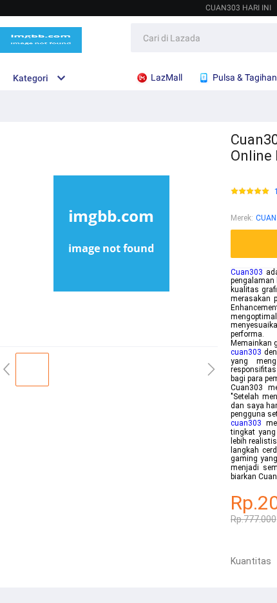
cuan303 (246, 352)
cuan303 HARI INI (238, 7)
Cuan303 (247, 272)
